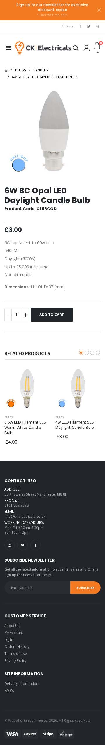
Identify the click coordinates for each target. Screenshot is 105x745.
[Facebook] (35, 545)
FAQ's (9, 690)
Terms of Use (15, 653)
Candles (41, 70)
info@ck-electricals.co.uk (24, 516)
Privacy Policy (15, 660)
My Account (13, 632)
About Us (12, 625)
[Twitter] (22, 545)
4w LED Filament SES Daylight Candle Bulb (74, 424)
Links (66, 26)
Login (8, 639)
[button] (75, 49)
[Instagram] (9, 545)
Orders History (16, 646)
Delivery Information (21, 683)
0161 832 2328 (16, 505)
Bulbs (20, 70)
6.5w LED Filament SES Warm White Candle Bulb (25, 427)
